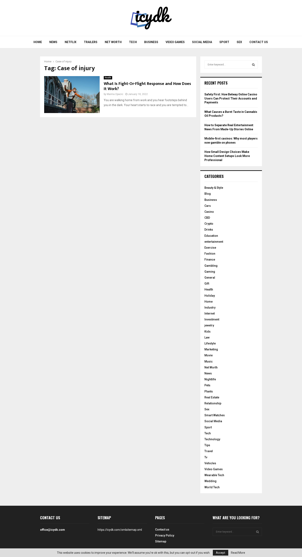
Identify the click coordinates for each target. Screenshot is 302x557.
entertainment (213, 241)
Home (37, 42)
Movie (208, 355)
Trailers (90, 42)
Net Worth (113, 42)
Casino (209, 211)
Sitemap (160, 541)
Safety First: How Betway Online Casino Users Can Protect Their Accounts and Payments (230, 98)
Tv (205, 457)
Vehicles (210, 463)
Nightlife (210, 379)
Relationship (212, 403)
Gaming (209, 271)
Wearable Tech (214, 475)
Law (207, 337)
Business (151, 42)
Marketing (211, 349)
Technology (212, 439)
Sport (224, 42)
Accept (220, 552)
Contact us (258, 42)
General (209, 277)
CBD (207, 217)
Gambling (211, 265)
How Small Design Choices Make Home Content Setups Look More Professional (227, 155)
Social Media (202, 42)
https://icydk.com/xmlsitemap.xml (120, 529)
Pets (207, 385)
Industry (210, 307)
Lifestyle (210, 343)
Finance (209, 259)
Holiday (209, 295)
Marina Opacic (115, 94)
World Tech (212, 487)
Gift (206, 283)
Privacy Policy (164, 535)
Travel (208, 451)
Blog (207, 193)
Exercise (210, 247)
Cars (207, 205)
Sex (239, 42)
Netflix (70, 42)
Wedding (210, 481)
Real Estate (211, 397)
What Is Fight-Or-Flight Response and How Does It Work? (147, 86)
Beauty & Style (213, 187)
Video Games (175, 42)
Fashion (209, 253)
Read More (238, 552)
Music (208, 361)
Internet (209, 313)
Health (108, 78)
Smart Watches (214, 415)
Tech (133, 42)
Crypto (208, 223)
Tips (207, 445)
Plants (208, 391)
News (53, 42)
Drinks (208, 229)
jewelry (209, 325)
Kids (207, 331)
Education (211, 235)
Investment (211, 319)
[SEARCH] (253, 65)
